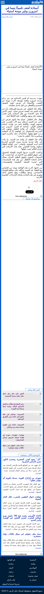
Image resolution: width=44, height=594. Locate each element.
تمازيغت (33, 571)
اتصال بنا (33, 580)
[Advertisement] (22, 42)
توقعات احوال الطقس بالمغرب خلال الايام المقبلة (22, 498)
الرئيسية (33, 559)
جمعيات (11, 576)
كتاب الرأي (11, 580)
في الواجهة (11, 559)
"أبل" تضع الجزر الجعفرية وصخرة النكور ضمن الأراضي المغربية (22, 460)
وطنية (33, 563)
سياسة (11, 563)
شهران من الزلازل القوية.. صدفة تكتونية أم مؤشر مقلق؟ (22, 479)
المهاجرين (33, 567)
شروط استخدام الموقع (11, 584)
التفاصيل (38, 473)
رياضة (11, 571)
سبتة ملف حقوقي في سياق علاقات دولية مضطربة (22, 535)
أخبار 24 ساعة (7, 16)
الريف (11, 567)
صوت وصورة (33, 576)
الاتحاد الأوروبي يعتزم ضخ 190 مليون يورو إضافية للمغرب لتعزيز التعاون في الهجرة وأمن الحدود (22, 518)
